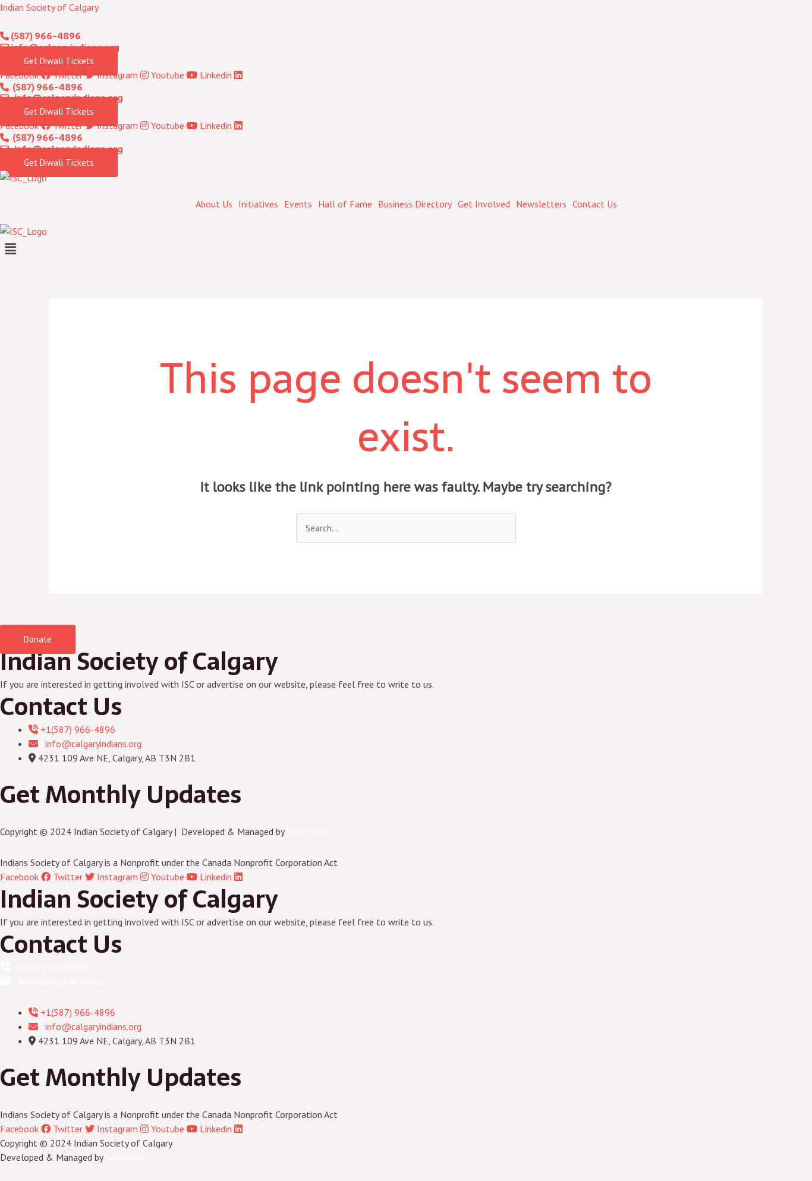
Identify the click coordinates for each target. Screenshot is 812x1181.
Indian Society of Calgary (49, 7)
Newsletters (541, 204)
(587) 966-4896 (45, 36)
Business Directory (415, 204)
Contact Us (594, 204)
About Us (214, 204)
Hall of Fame (345, 204)
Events (298, 204)
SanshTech (307, 831)
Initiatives (258, 204)
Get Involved (484, 204)
